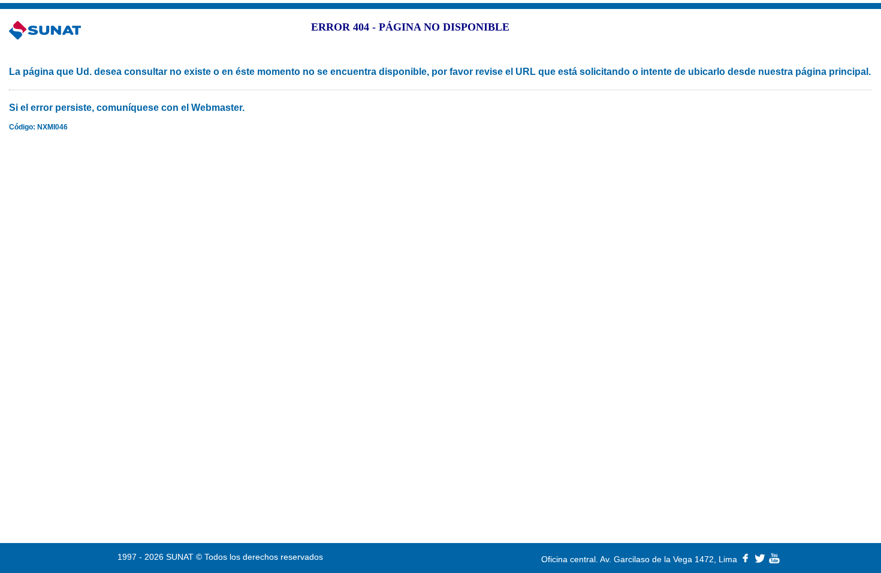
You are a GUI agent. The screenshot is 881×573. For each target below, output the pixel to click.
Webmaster (216, 107)
